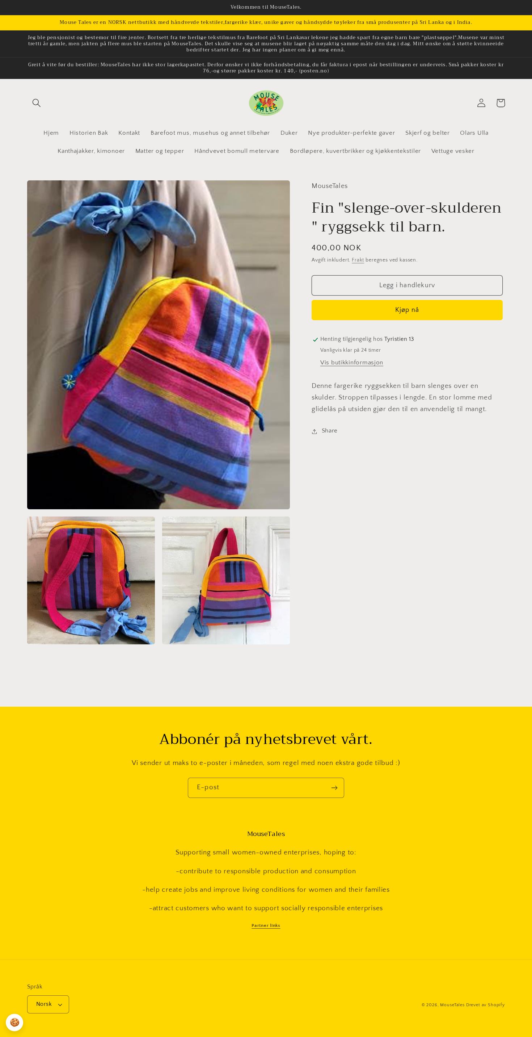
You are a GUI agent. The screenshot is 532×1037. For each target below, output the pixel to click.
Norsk (44, 1004)
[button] (36, 103)
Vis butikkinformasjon (351, 363)
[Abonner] (334, 788)
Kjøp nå (407, 310)
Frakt (358, 260)
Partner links (266, 925)
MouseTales (452, 1005)
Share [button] (330, 431)
